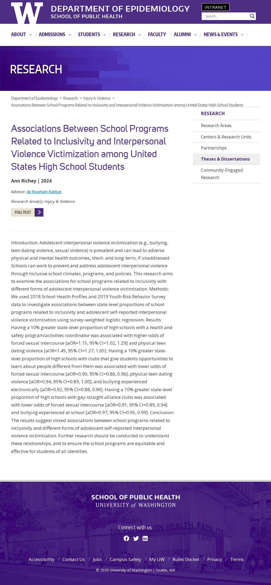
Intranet (216, 7)
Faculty (157, 34)
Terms (237, 559)
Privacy (214, 559)
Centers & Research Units (226, 137)
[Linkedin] (145, 538)
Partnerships (214, 148)
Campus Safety (125, 559)
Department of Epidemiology (120, 7)
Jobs (97, 559)
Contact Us (73, 559)
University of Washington (32, 12)
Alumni (182, 34)
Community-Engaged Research (222, 173)
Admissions (52, 34)
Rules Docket (186, 559)
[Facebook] (126, 538)
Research (124, 34)
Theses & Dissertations (225, 159)
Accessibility (42, 559)
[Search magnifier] (252, 16)
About (18, 34)
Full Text (23, 212)
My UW (157, 559)
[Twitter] (136, 538)
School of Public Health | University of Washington (135, 501)
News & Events (221, 34)
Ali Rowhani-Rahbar (44, 191)
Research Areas (216, 125)
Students (89, 34)
